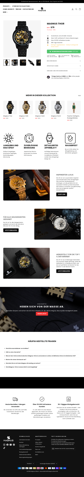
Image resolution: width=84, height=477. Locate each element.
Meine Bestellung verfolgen (24, 446)
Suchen (21, 442)
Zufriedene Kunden (24, 440)
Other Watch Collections (21, 6)
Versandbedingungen (25, 449)
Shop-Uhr (61, 194)
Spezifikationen (52, 66)
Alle (79, 95)
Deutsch (29, 463)
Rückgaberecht (23, 452)
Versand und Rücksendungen (57, 70)
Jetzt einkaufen (11, 230)
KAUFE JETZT (42, 314)
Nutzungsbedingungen (25, 457)
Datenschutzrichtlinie (25, 454)
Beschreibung (52, 61)
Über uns (18, 9)
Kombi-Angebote (8, 9)
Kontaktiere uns (28, 9)
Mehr (4, 12)
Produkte (6, 6)
